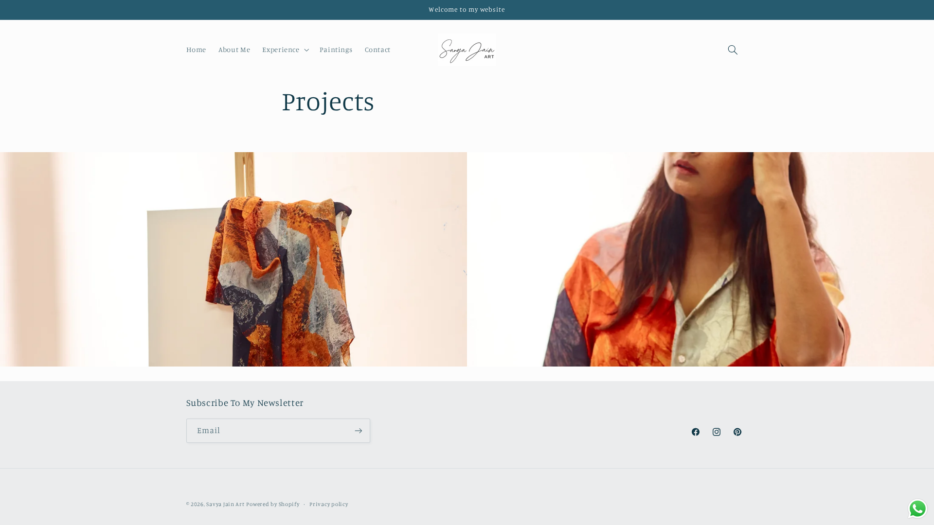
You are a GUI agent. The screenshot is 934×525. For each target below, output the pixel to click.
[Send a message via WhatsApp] (917, 508)
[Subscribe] (358, 430)
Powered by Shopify (272, 504)
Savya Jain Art (225, 504)
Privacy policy (328, 504)
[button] (284, 49)
